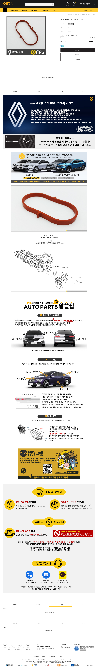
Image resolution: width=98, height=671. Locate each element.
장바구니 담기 (78, 54)
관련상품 (15, 71)
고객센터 (91, 10)
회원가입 (86, 10)
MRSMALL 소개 (36, 656)
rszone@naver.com (69, 661)
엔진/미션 (77, 14)
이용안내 (43, 656)
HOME (66, 14)
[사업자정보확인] (55, 660)
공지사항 (14, 649)
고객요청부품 (44, 10)
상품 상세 (38, 71)
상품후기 (23, 649)
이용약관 (60, 656)
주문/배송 (28, 649)
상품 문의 (83, 71)
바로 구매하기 (78, 50)
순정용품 (24, 10)
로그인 (80, 10)
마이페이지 (68, 5)
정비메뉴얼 (34, 10)
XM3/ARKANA (71, 14)
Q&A (54, 10)
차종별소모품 (14, 10)
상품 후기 (60, 71)
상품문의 (18, 649)
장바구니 (74, 4)
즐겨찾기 (9, 649)
